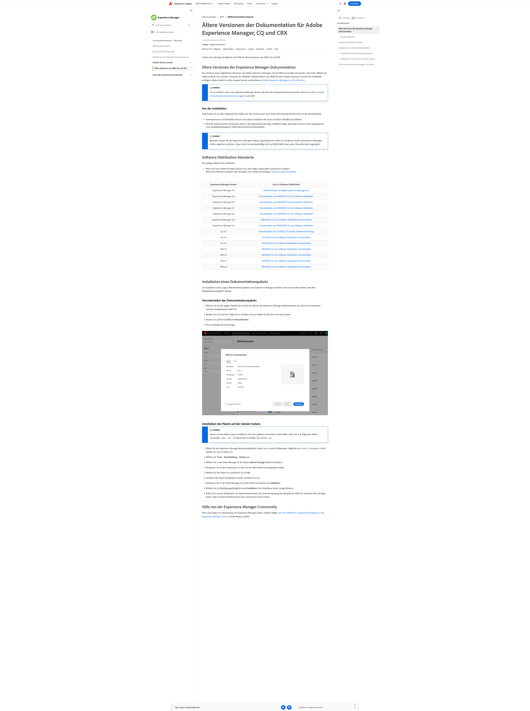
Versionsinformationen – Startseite (167, 40)
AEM (222, 16)
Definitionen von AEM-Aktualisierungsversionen (171, 57)
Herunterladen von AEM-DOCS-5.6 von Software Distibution (286, 225)
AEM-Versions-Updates (161, 46)
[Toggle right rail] (338, 10)
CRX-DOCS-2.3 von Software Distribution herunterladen (286, 249)
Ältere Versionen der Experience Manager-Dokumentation (356, 30)
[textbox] (171, 25)
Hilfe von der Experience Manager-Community (356, 64)
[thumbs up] (283, 707)
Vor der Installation (347, 37)
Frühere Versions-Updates (163, 63)
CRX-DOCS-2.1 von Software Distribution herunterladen (286, 260)
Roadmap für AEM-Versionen (164, 51)
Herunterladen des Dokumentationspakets (356, 53)
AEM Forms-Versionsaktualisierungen (168, 75)
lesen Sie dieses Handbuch (284, 171)
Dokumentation (209, 16)
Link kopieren (359, 18)
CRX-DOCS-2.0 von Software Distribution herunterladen (286, 266)
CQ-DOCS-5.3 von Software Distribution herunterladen (286, 243)
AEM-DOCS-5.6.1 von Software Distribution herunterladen (286, 219)
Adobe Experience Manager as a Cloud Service (284, 80)
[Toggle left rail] (191, 10)
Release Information (217, 44)
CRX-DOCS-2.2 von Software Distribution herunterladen (286, 254)
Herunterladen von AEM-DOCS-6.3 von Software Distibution (286, 196)
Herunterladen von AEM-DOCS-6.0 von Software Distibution (286, 213)
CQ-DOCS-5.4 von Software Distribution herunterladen (286, 237)
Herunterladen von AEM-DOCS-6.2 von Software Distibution (286, 202)
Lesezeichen (346, 18)
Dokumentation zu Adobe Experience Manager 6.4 (286, 190)
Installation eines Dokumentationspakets (354, 48)
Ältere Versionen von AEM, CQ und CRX (170, 68)
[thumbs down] (289, 707)
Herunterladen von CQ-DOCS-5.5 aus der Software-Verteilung (286, 231)
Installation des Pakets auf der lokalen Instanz (357, 59)
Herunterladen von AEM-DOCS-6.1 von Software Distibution (286, 208)
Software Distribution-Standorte (351, 42)
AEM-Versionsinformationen (240, 16)
